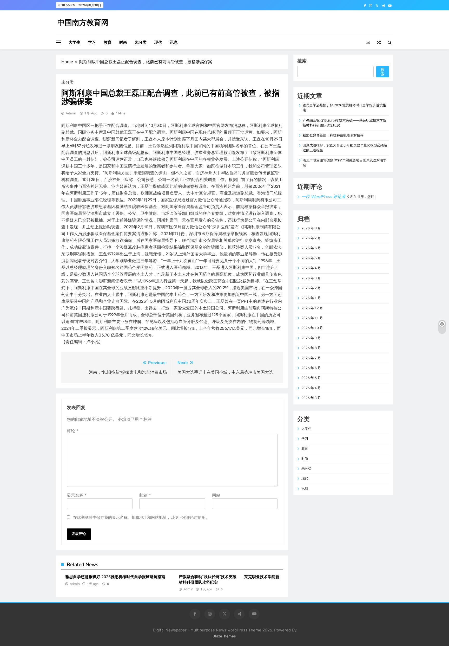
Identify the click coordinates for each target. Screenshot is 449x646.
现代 (158, 42)
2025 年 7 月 (311, 358)
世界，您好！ (367, 197)
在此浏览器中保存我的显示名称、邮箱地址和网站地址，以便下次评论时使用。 (141, 517)
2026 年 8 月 (311, 228)
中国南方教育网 (82, 23)
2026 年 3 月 (311, 278)
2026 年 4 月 (311, 268)
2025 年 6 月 (311, 368)
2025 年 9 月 (311, 338)
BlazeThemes (224, 636)
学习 (92, 42)
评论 (72, 430)
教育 (107, 42)
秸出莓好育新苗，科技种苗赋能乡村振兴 (333, 135)
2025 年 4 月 (311, 388)
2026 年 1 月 (311, 298)
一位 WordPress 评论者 (323, 196)
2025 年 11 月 (312, 318)
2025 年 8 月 (311, 348)
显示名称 (77, 495)
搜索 (302, 60)
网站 (216, 495)
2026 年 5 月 (311, 258)
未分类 (141, 42)
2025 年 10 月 (312, 328)
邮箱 (145, 495)
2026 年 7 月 (311, 238)
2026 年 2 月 (311, 288)
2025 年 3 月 (311, 398)
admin (71, 113)
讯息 (174, 42)
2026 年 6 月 (311, 248)
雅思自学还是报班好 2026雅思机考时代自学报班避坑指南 (115, 576)
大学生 (74, 42)
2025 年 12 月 (312, 308)
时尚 (123, 42)
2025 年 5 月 (311, 378)
